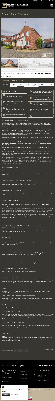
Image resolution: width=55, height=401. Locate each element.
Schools (50, 84)
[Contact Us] (44, 0)
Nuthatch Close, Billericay (43, 370)
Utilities (42, 84)
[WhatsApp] (22, 350)
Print (2, 76)
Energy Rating (34, 85)
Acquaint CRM (46, 389)
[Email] (27, 350)
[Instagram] (52, 0)
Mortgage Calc (39, 73)
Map (20, 84)
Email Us (6, 381)
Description (5, 84)
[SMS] (25, 350)
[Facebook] (15, 350)
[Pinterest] (20, 350)
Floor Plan (14, 85)
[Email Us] (41, 0)
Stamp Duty (47, 73)
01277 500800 (35, 0)
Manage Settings (14, 394)
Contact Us (9, 76)
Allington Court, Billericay (43, 380)
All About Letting (23, 374)
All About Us (22, 371)
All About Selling (23, 378)
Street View (27, 85)
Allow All (6, 394)
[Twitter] (49, 0)
